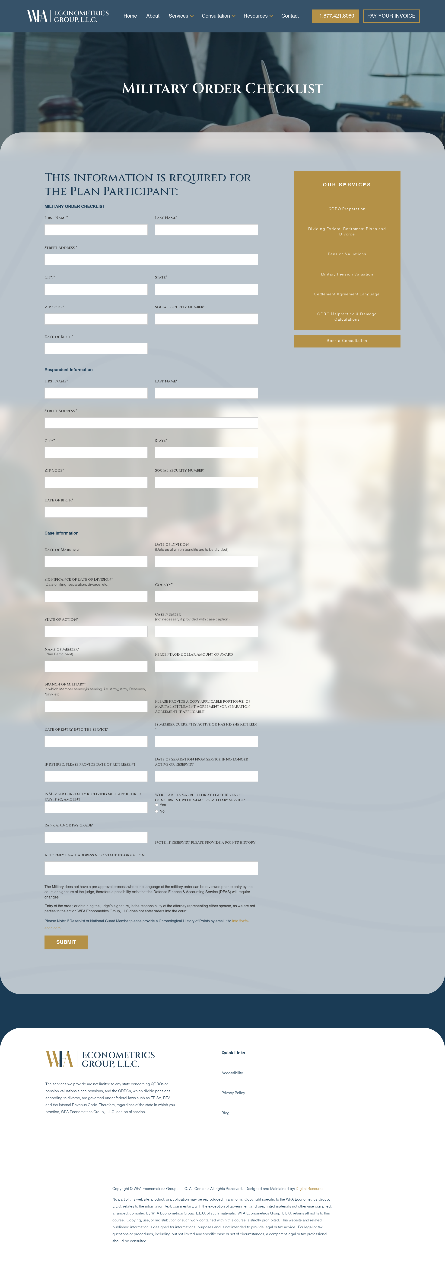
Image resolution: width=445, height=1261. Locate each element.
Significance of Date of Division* (78, 579)
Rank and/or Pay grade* (69, 825)
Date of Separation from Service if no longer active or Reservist (201, 762)
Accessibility (232, 1073)
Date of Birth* (58, 336)
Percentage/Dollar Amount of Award (194, 654)
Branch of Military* (65, 684)
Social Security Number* (180, 307)
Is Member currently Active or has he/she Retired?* (206, 727)
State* (161, 277)
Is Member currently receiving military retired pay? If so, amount (92, 797)
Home (130, 16)
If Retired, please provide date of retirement (90, 764)
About (152, 16)
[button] (181, 16)
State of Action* (61, 619)
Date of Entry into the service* (76, 729)
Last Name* (166, 217)
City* (49, 277)
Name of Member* (61, 649)
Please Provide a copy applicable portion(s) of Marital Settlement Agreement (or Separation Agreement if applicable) (202, 706)
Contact (290, 16)
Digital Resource (310, 1189)
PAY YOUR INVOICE (391, 16)
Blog (225, 1113)
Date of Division (172, 544)
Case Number (168, 614)
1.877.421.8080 (336, 16)
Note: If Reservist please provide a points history (205, 842)
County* (164, 584)
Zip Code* (54, 307)
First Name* (56, 217)
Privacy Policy (233, 1093)
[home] (67, 16)
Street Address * (60, 247)
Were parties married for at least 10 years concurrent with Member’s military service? (200, 797)
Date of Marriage (62, 549)
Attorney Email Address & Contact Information (94, 855)
